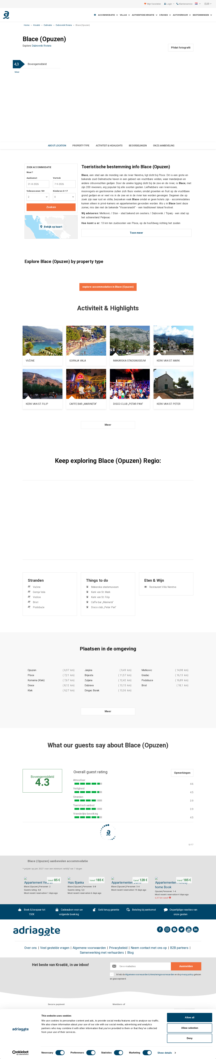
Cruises (164, 15)
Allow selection (189, 1028)
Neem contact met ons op (149, 948)
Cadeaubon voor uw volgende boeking (71, 912)
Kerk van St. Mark (100, 592)
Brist (35, 602)
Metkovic (147, 670)
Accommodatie (107, 15)
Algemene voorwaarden (89, 948)
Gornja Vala (39, 592)
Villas (124, 15)
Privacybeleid (118, 948)
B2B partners (179, 948)
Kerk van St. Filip (100, 597)
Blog (130, 952)
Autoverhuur (181, 15)
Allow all (189, 1017)
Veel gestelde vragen (54, 948)
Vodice (37, 597)
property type (80, 145)
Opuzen (32, 670)
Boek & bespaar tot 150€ (34, 912)
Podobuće (38, 607)
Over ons (30, 948)
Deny (189, 1038)
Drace (31, 685)
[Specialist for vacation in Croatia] (36, 931)
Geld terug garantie (108, 909)
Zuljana (89, 680)
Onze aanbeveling (163, 145)
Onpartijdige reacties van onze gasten (183, 912)
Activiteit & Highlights (109, 145)
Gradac (145, 675)
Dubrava (89, 685)
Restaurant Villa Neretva (162, 587)
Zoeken (51, 207)
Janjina (88, 670)
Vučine (36, 587)
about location (57, 145)
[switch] (90, 1052)
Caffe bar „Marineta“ (102, 602)
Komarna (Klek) (36, 680)
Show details (164, 1052)
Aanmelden (186, 966)
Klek (30, 690)
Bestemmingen (201, 15)
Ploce (31, 675)
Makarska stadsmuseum (105, 587)
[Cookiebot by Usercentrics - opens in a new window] (20, 1052)
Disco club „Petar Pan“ (103, 607)
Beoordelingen (138, 145)
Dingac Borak (92, 690)
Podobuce (147, 680)
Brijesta (89, 675)
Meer (17, 72)
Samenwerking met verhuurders (102, 952)
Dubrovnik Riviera (41, 45)
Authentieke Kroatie (144, 15)
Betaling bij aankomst (143, 909)
